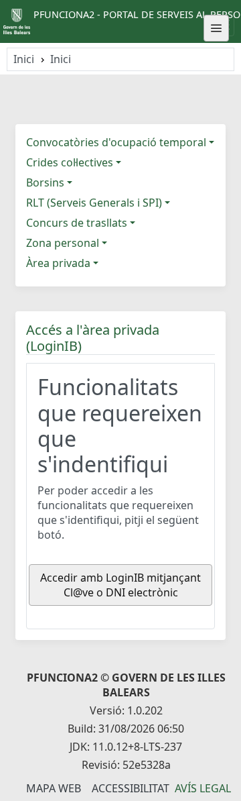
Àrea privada (58, 263)
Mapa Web (53, 788)
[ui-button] (216, 28)
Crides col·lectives (69, 162)
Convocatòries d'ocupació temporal (116, 142)
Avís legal (203, 788)
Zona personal (62, 242)
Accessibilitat (130, 788)
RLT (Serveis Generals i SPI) (94, 202)
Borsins (45, 182)
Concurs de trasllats (76, 222)
